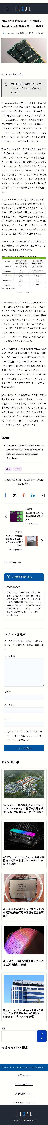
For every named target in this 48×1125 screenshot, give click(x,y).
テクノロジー (40, 33)
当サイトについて (24, 1084)
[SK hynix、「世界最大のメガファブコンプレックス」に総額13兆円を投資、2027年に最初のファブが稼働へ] (24, 772)
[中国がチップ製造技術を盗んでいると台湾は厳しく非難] (24, 928)
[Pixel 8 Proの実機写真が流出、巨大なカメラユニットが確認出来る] (31, 537)
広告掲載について (24, 1093)
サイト (7, 718)
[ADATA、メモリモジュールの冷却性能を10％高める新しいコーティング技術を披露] (24, 824)
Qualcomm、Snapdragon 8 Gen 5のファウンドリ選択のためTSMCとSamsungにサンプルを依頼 (23, 1013)
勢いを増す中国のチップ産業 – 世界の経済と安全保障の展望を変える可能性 (23, 912)
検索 (3, 1028)
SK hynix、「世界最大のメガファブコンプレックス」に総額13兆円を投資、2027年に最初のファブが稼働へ (23, 808)
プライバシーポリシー (24, 1102)
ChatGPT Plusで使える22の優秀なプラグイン (34, 516)
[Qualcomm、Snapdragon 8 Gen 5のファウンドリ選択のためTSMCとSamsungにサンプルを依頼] (24, 977)
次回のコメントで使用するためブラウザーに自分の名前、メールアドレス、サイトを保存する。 (25, 736)
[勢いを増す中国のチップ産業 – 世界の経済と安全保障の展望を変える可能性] (24, 876)
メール (8, 704)
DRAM (8, 468)
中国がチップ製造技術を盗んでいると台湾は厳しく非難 (23, 962)
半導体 (17, 468)
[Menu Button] (7, 9)
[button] (5, 495)
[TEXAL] (23, 8)
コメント (9, 656)
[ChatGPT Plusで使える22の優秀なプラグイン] (16, 513)
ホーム (4, 74)
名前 (7, 691)
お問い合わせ (24, 1075)
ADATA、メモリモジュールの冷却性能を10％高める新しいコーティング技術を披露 (24, 860)
